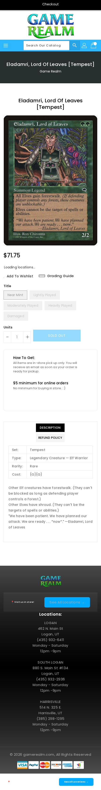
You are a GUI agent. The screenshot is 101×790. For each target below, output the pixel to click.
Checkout (50, 4)
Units (8, 327)
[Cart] (94, 45)
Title (8, 286)
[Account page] (84, 45)
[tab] (50, 428)
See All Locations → (67, 602)
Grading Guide (60, 276)
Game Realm (51, 71)
